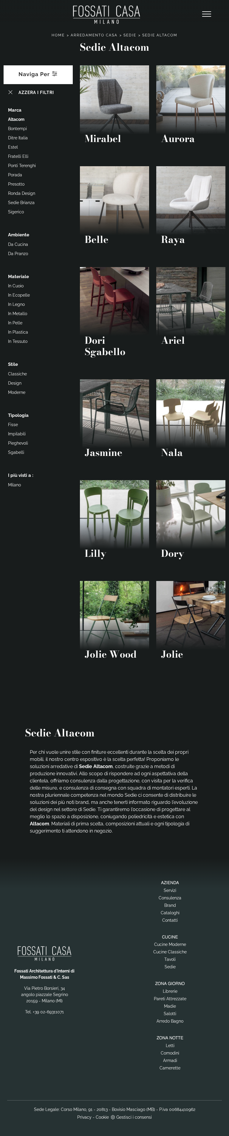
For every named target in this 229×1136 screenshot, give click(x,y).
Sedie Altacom (159, 35)
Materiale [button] (18, 276)
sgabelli (16, 452)
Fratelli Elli (18, 156)
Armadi (170, 1060)
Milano (14, 485)
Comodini (170, 1053)
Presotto (16, 184)
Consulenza (170, 897)
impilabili (17, 433)
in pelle (15, 322)
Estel (13, 147)
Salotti (170, 1013)
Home (58, 35)
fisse (13, 424)
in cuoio (16, 285)
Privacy (84, 1117)
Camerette (170, 1068)
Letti (170, 1045)
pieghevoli (18, 443)
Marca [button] (14, 110)
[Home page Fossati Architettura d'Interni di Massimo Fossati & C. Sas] (106, 14)
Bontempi (17, 128)
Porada (15, 174)
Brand (170, 905)
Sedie (129, 35)
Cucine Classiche (170, 952)
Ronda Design (21, 193)
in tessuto (17, 341)
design (14, 383)
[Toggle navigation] (207, 14)
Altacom (16, 119)
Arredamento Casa (94, 35)
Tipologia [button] (18, 415)
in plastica (18, 332)
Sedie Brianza (21, 202)
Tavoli (170, 959)
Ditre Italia (18, 137)
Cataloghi (170, 912)
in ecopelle (19, 295)
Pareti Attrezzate (170, 998)
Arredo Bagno (170, 1021)
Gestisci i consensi (134, 1117)
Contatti (170, 920)
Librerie (170, 991)
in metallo (17, 313)
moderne (16, 392)
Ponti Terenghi (22, 165)
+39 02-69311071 (48, 1011)
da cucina (18, 244)
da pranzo (18, 253)
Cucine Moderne (170, 944)
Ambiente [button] (18, 235)
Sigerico (16, 211)
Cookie (102, 1117)
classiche (17, 374)
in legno (16, 304)
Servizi (170, 890)
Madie (170, 1006)
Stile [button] (13, 364)
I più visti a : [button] (20, 475)
